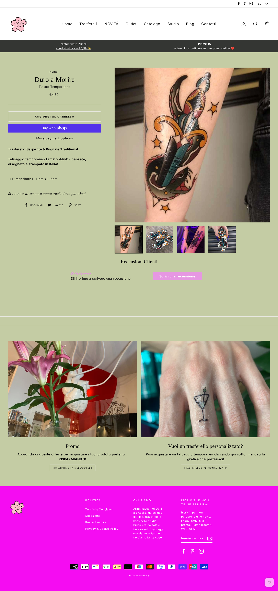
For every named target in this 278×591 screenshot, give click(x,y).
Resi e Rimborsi (95, 522)
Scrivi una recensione (177, 276)
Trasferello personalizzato (205, 468)
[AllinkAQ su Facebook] (183, 551)
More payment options (54, 138)
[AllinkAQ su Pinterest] (192, 551)
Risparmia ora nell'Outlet (72, 468)
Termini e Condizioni (99, 509)
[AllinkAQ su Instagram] (201, 551)
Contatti (208, 24)
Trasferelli (88, 24)
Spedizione (92, 515)
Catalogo (152, 24)
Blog (190, 24)
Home (67, 24)
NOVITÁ (111, 24)
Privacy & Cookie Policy (101, 528)
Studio (173, 24)
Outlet (131, 24)
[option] (73, 46)
